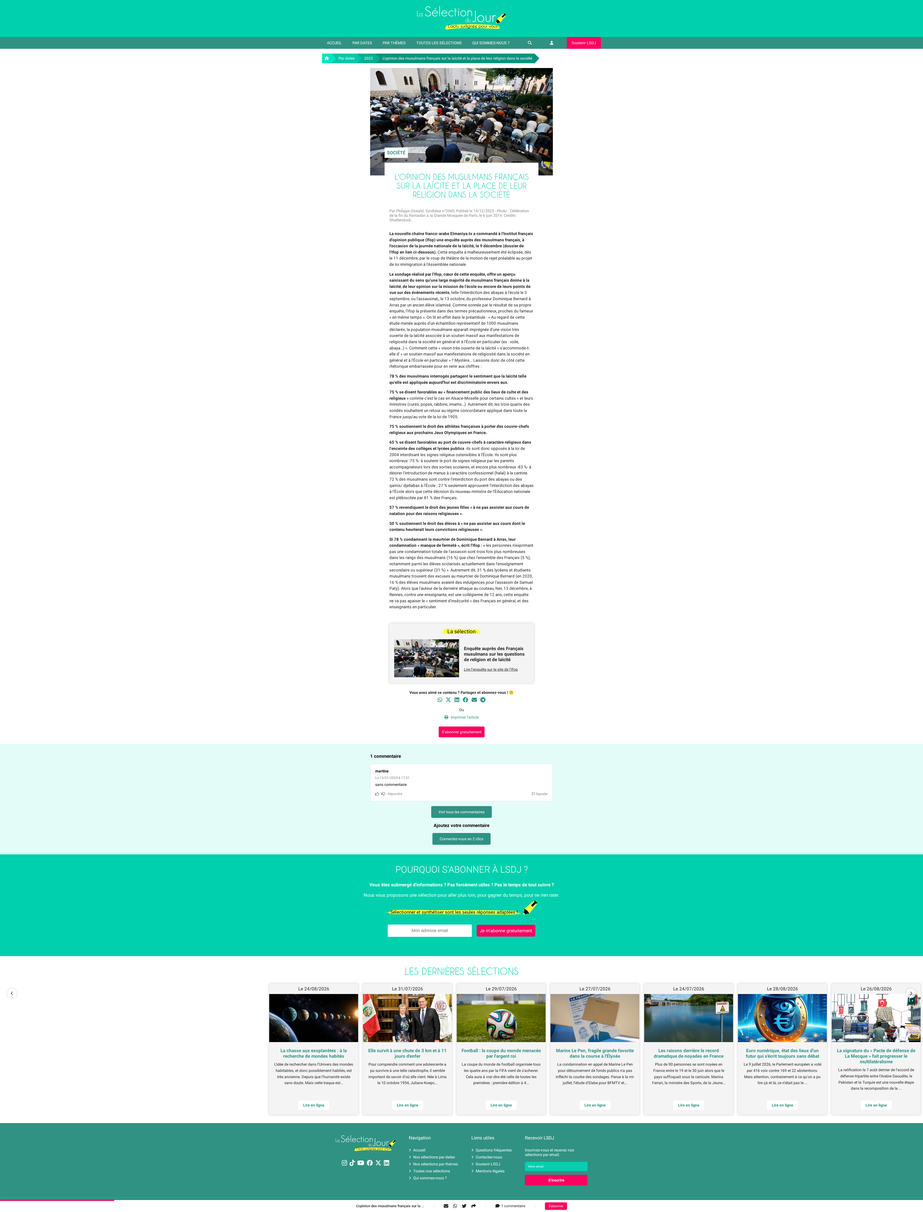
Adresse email (431, 604)
